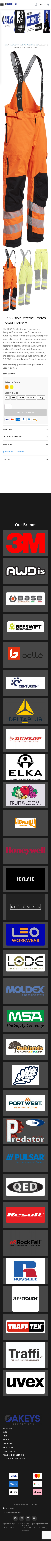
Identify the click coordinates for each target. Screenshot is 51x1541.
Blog (5, 1432)
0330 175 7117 (10, 1508)
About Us (7, 1428)
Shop (5, 1436)
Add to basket (26, 412)
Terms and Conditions (13, 1455)
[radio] (7, 387)
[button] (10, 280)
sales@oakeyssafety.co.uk (13, 1513)
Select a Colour (13, 382)
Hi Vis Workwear (15, 45)
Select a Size (11, 392)
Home (5, 45)
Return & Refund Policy (14, 1459)
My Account (8, 1447)
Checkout (7, 1443)
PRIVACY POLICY (9, 1451)
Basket (6, 1440)
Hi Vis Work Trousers (30, 45)
